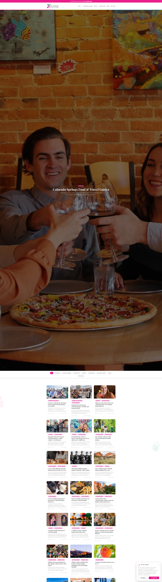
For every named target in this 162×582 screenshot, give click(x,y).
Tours (79, 6)
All (51, 373)
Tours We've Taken (101, 373)
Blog (108, 6)
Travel (109, 373)
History (84, 373)
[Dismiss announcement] (160, 1)
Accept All (154, 577)
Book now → (89, 1)
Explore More (102, 6)
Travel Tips (81, 376)
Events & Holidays (67, 373)
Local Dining (91, 373)
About (95, 6)
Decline (143, 577)
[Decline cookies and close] (158, 564)
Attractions (57, 373)
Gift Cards (113, 6)
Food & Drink (77, 373)
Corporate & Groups (88, 6)
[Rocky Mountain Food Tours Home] (54, 6)
